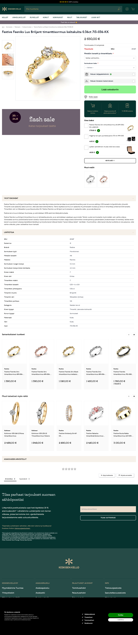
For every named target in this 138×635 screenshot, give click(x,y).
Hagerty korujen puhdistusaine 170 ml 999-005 (106, 136)
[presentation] (85, 72)
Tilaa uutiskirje (108, 518)
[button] (134, 335)
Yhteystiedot (8, 593)
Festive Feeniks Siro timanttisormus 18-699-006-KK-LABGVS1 (106, 126)
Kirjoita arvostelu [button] (126, 475)
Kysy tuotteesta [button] (108, 475)
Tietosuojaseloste (113, 588)
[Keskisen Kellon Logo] (11, 9)
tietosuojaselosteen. (22, 528)
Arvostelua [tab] (9, 479)
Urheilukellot (19, 17)
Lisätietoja (9, 232)
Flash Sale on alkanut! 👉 (69, 22)
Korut (46, 17)
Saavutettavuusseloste (115, 593)
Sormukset (58, 17)
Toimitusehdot (79, 588)
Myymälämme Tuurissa (12, 588)
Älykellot (34, 17)
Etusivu (3, 27)
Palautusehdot (79, 593)
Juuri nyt (95, 17)
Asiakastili (40, 593)
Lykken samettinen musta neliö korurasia (104, 147)
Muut (69, 17)
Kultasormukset (26, 27)
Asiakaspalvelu (42, 588)
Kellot (5, 17)
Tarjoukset (81, 17)
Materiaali (17, 27)
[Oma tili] (127, 9)
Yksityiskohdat (11, 198)
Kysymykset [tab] (23, 479)
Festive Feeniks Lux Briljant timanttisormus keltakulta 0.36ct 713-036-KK (53, 27)
